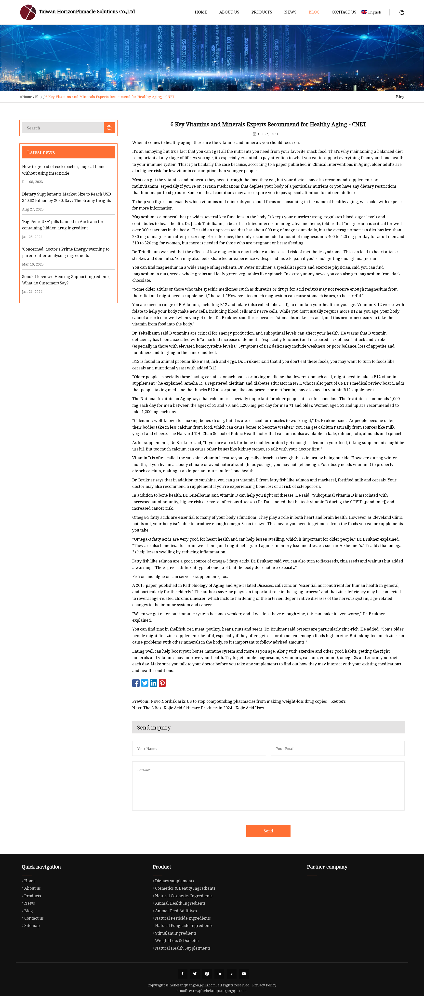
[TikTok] (232, 974)
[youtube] (244, 974)
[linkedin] (219, 974)
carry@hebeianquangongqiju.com (218, 990)
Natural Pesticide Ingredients (183, 918)
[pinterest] (207, 974)
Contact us (344, 12)
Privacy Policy (264, 985)
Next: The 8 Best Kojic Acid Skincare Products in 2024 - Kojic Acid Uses (198, 708)
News (290, 12)
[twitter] (195, 974)
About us (229, 12)
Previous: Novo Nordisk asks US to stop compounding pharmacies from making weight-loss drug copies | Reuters (239, 701)
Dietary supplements (174, 881)
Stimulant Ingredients (176, 933)
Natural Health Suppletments (183, 948)
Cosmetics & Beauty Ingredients (185, 888)
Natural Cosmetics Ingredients (183, 895)
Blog (314, 12)
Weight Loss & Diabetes (177, 940)
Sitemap (32, 925)
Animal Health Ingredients (180, 903)
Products (262, 12)
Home (201, 12)
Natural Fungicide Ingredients (183, 925)
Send (268, 831)
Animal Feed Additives (176, 910)
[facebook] (182, 974)
